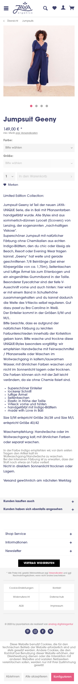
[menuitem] (5, 8)
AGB (21, 606)
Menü (5, 8)
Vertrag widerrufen (39, 563)
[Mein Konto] (63, 8)
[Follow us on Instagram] (35, 631)
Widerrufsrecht (21, 597)
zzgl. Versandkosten (27, 133)
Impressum (56, 606)
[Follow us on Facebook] (43, 631)
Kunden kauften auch (18, 501)
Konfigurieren (63, 676)
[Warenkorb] (72, 8)
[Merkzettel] (54, 8)
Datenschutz (57, 597)
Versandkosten (56, 573)
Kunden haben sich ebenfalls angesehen (32, 509)
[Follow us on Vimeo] (50, 631)
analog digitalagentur (60, 624)
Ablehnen (13, 676)
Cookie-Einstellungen (21, 588)
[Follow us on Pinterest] (27, 631)
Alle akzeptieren (36, 676)
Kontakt (57, 588)
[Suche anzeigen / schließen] (46, 8)
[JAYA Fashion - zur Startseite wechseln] (22, 8)
